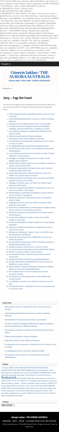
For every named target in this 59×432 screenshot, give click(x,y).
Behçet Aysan (6, 372)
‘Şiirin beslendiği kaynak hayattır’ (12, 395)
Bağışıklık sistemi (47, 370)
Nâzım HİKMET (48, 383)
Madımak (4, 383)
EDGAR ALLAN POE (36, 375)
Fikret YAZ (35, 378)
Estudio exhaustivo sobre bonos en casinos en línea (28, 247)
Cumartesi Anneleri (39, 373)
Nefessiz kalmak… (14, 383)
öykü (46, 393)
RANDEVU (14, 386)
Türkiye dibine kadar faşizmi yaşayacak (29, 391)
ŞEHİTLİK (52, 393)
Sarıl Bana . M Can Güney (26, 386)
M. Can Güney (52, 381)
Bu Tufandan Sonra (17, 372)
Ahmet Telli (24, 368)
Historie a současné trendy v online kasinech (25, 252)
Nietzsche (39, 383)
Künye (14, 421)
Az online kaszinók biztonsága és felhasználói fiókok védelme (32, 249)
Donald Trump (24, 375)
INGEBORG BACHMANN (38, 381)
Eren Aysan (47, 375)
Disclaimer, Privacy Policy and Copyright (41, 421)
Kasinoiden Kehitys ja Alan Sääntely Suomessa (26, 139)
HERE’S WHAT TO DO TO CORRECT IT (15, 381)
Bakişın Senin (36, 370)
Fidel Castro (26, 378)
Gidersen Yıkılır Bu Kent (47, 378)
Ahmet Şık (33, 368)
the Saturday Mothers (17, 388)
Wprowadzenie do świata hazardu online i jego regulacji (30, 124)
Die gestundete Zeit (12, 375)
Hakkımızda (6, 421)
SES (37, 386)
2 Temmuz (4, 368)
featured (8, 377)
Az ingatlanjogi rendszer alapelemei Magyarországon (29, 146)
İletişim (21, 421)
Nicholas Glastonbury (28, 383)
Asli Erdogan (27, 370)
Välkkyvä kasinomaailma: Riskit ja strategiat (25, 136)
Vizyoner (45, 391)
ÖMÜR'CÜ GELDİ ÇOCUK (36, 393)
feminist (18, 378)
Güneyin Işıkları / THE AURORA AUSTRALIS (29, 74)
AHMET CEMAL (14, 368)
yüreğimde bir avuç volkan (17, 393)
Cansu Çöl (27, 372)
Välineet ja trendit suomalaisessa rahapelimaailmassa (29, 259)
